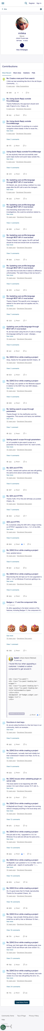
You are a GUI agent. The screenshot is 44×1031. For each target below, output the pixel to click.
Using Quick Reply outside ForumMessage (24, 152)
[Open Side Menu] (3, 3)
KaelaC (16, 658)
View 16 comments (13, 902)
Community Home (8, 1016)
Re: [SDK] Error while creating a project (22, 357)
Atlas (5, 9)
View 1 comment (12, 427)
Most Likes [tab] (17, 73)
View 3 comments (13, 253)
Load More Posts (22, 1002)
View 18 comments (13, 930)
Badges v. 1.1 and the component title (22, 602)
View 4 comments (13, 167)
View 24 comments (13, 986)
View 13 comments (13, 848)
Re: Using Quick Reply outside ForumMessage (19, 100)
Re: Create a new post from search (21, 78)
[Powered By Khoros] (22, 1025)
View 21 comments (13, 958)
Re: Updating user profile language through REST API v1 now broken (21, 181)
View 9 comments (13, 345)
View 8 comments (13, 590)
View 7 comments (13, 314)
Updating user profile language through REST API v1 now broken (23, 327)
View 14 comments (13, 876)
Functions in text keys (15, 722)
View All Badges (22, 50)
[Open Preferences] (3, 1027)
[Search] (26, 3)
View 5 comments (13, 284)
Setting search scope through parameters (24, 439)
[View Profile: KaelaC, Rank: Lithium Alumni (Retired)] (11, 659)
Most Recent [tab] (6, 73)
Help (3, 1019)
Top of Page (21, 1016)
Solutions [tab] (26, 73)
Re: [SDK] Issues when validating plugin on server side (24, 780)
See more (10, 131)
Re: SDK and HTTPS (15, 468)
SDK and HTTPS (13, 522)
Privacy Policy (34, 1016)
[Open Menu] (40, 9)
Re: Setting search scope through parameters (20, 410)
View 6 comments (13, 484)
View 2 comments (13, 139)
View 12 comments (13, 819)
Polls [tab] (33, 73)
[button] (27, 92)
